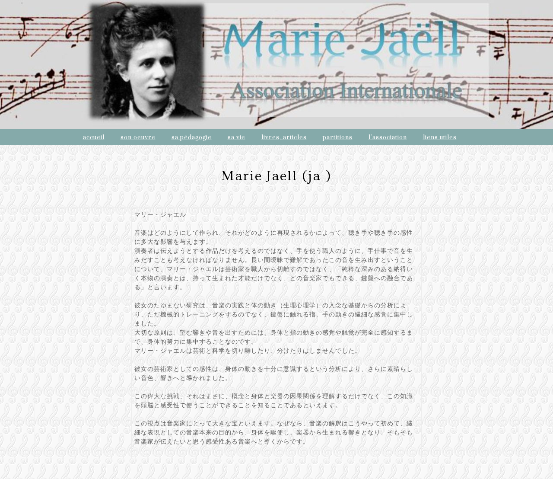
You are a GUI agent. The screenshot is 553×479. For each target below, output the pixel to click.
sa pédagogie (192, 137)
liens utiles (440, 137)
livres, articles (284, 137)
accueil (94, 137)
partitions (338, 137)
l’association (388, 137)
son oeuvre (138, 137)
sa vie (236, 137)
